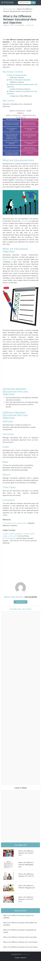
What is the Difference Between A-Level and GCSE (26, 899)
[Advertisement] (20, 33)
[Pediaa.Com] (7, 2)
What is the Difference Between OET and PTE (26, 875)
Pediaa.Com (26, 954)
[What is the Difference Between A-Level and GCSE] (10, 899)
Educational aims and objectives (16, 523)
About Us (23, 958)
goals (34, 171)
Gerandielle (20, 25)
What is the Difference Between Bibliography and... (26, 864)
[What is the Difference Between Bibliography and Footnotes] (10, 864)
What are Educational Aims (17, 75)
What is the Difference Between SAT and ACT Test (26, 853)
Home (5, 9)
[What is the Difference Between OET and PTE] (10, 876)
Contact (17, 958)
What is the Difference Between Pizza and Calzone (20, 947)
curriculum (24, 221)
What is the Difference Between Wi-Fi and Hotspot (20, 942)
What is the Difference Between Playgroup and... (27, 887)
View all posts (20, 602)
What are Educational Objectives (19, 80)
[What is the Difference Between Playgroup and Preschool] (10, 887)
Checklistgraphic (10, 538)
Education (12, 9)
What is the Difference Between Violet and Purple (20, 937)
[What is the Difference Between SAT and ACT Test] (10, 853)
